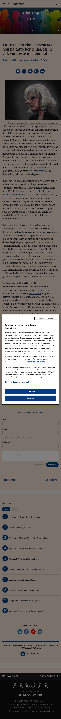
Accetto (30, 398)
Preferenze (30, 391)
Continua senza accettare (46, 318)
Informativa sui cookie (36, 362)
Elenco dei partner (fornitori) (17, 382)
